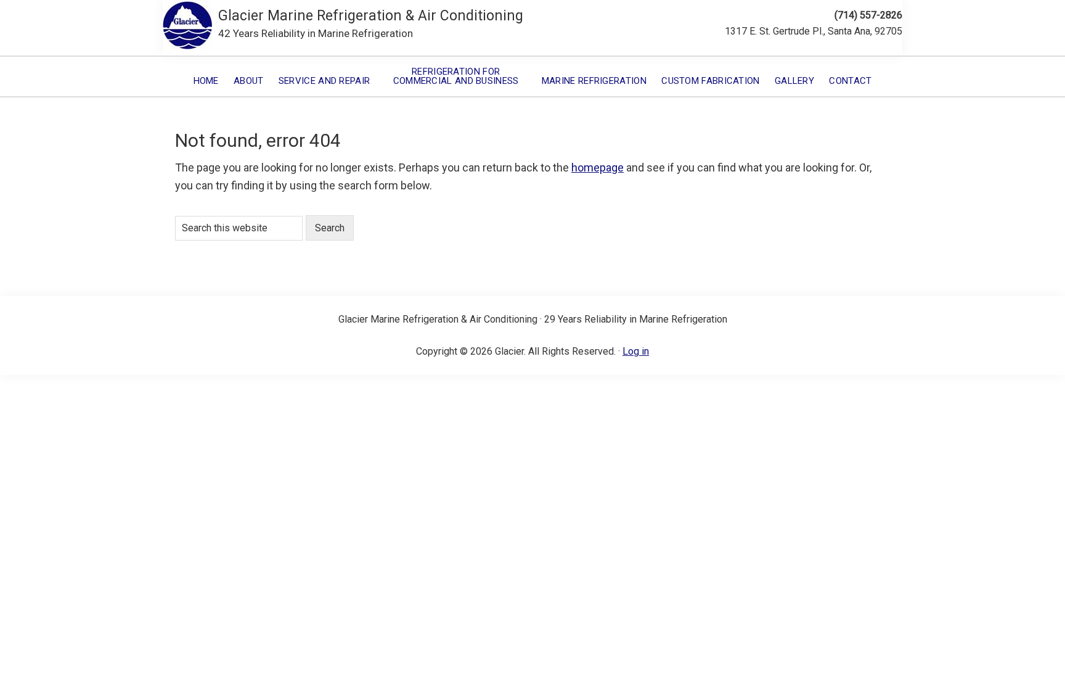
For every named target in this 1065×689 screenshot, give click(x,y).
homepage (597, 167)
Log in (635, 351)
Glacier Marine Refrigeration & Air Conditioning (370, 15)
